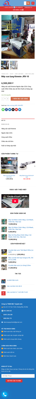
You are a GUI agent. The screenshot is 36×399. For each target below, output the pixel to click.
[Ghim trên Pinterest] (16, 109)
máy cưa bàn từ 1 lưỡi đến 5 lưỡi (17, 292)
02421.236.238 (7, 314)
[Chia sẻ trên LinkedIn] (19, 109)
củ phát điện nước (12, 280)
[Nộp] (28, 3)
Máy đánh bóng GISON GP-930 (27, 176)
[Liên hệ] (4, 394)
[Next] (31, 36)
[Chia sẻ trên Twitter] (9, 109)
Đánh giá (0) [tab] (5, 124)
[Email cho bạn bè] (13, 109)
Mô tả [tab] (3, 120)
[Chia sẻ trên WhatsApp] (3, 109)
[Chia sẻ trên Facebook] (6, 109)
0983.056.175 (7, 318)
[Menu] (33, 3)
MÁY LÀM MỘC (19, 74)
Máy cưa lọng (29, 74)
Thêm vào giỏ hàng (20, 99)
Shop (11, 74)
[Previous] (4, 36)
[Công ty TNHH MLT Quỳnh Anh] (10, 3)
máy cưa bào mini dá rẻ (14, 286)
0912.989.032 (8, 311)
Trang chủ (4, 74)
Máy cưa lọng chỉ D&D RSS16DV (9, 176)
